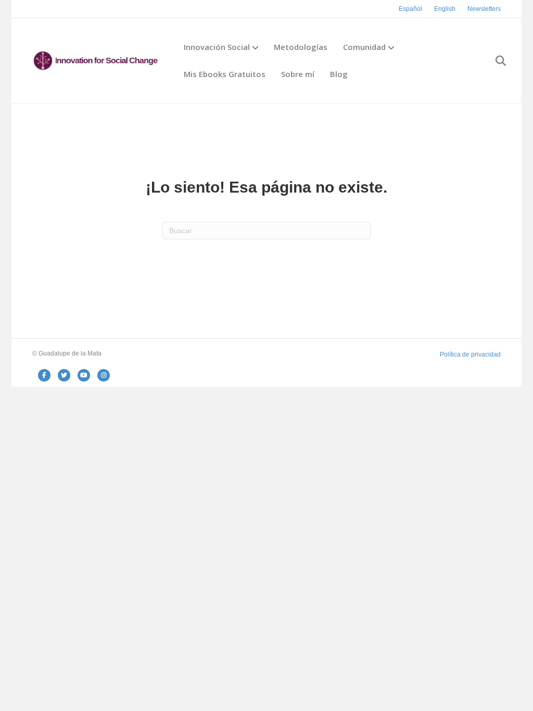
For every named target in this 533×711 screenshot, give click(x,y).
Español (410, 8)
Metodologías (300, 47)
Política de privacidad (470, 354)
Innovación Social (217, 47)
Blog (339, 74)
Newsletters (484, 8)
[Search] (494, 61)
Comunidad (364, 47)
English (444, 8)
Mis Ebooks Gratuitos (224, 74)
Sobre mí (297, 74)
